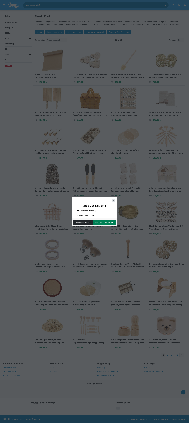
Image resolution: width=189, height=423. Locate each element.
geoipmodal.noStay (83, 222)
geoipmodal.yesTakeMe (104, 222)
